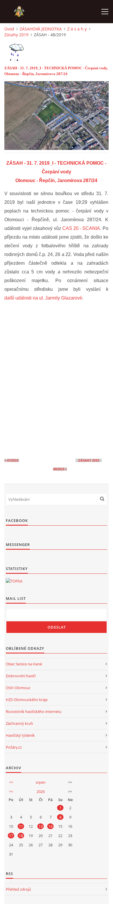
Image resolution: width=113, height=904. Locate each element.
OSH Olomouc (18, 687)
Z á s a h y (77, 29)
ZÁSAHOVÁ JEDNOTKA (41, 29)
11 (21, 826)
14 (50, 826)
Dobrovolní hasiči (21, 675)
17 (11, 835)
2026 (41, 791)
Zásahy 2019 (16, 34)
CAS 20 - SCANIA (81, 228)
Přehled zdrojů (18, 889)
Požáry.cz (14, 747)
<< (11, 782)
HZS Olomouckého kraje (27, 699)
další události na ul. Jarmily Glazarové (43, 297)
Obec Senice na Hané (24, 664)
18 (21, 835)
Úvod (9, 29)
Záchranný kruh (19, 723)
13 (41, 826)
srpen (40, 782)
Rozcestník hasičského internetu (33, 711)
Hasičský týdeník (20, 735)
